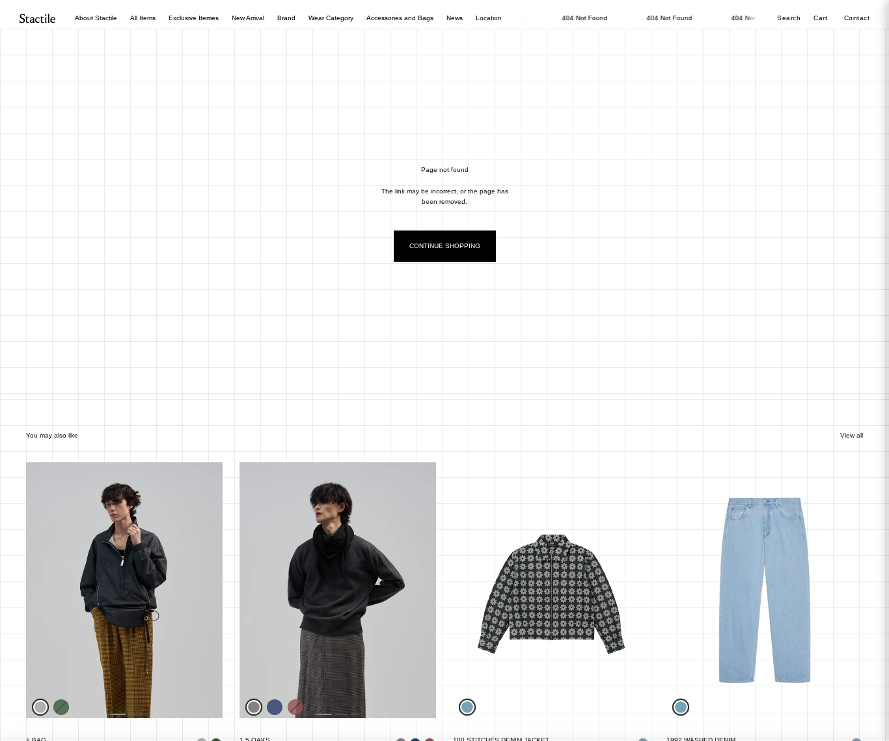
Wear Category (330, 17)
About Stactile (96, 17)
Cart (822, 17)
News (454, 17)
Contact (857, 17)
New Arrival (248, 17)
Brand (286, 17)
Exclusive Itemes (194, 17)
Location (489, 17)
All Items (143, 17)
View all (851, 435)
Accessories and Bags (399, 17)
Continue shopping (444, 245)
